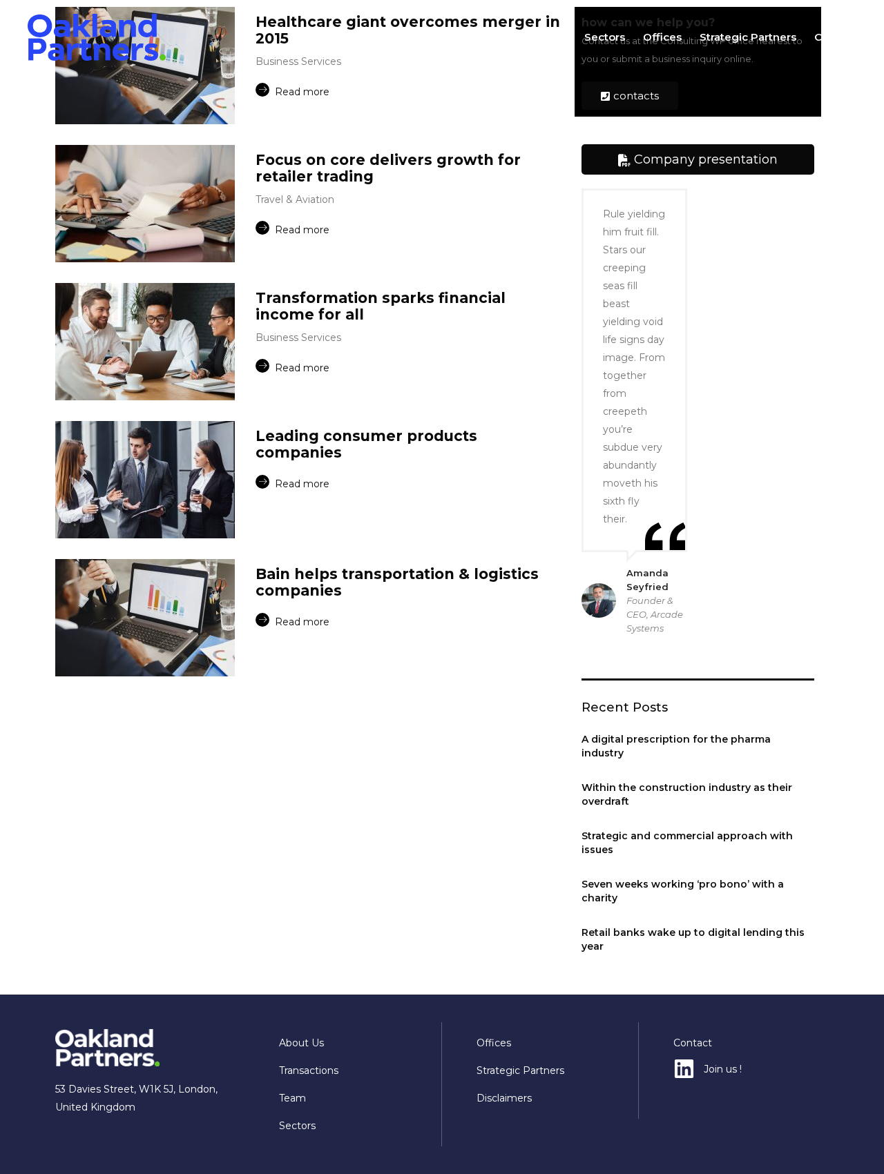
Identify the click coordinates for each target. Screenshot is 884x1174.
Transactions (483, 36)
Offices (662, 36)
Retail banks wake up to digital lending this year (693, 939)
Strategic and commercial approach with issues (687, 843)
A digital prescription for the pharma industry (676, 746)
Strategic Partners (748, 36)
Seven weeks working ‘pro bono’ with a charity (683, 891)
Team (550, 36)
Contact (835, 36)
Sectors (604, 36)
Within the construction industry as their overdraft (687, 794)
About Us (301, 1043)
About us (407, 36)
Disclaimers (504, 1098)
